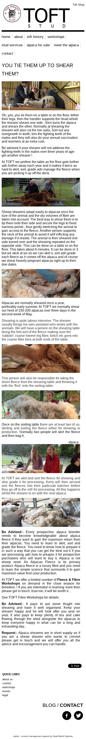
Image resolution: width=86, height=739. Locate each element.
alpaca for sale (38, 45)
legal (5, 695)
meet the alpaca (66, 45)
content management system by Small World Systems (47, 736)
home (6, 37)
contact (7, 53)
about (18, 37)
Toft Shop (78, 4)
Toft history (35, 37)
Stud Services (12, 45)
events (6, 691)
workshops (56, 37)
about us (7, 679)
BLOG (49, 705)
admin (16, 736)
